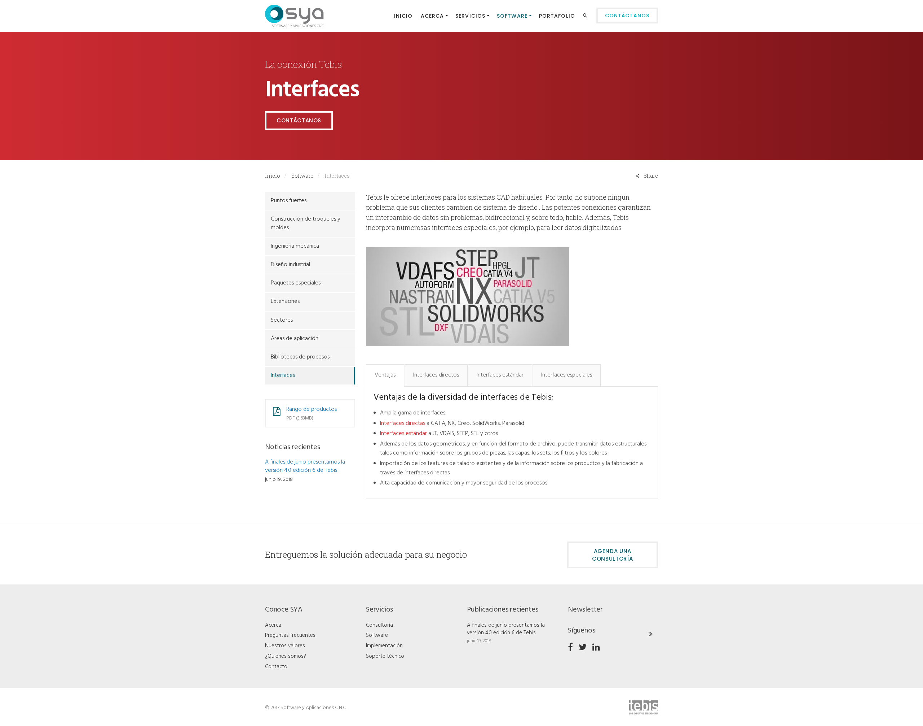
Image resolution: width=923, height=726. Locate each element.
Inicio (272, 175)
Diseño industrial (290, 264)
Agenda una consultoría (612, 554)
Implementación (384, 646)
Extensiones (285, 301)
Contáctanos (299, 120)
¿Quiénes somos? (285, 656)
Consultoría (379, 625)
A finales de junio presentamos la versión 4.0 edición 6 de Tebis (305, 466)
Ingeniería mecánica (295, 246)
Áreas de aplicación (294, 338)
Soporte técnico (385, 656)
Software (302, 175)
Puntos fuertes (288, 200)
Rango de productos (311, 409)
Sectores (282, 320)
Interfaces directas (402, 423)
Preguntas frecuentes (290, 635)
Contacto (276, 666)
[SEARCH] (586, 17)
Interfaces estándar (403, 433)
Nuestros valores (285, 646)
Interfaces (283, 375)
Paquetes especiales (296, 283)
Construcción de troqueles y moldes (305, 223)
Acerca (273, 625)
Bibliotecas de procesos (300, 357)
